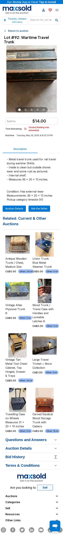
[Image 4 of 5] (38, 110)
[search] (56, 20)
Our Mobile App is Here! (31, 2)
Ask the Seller (39, 208)
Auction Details (14, 208)
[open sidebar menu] (57, 10)
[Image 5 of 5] (44, 110)
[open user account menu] (43, 10)
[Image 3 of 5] (32, 110)
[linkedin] (32, 530)
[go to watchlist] (50, 10)
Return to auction (18, 30)
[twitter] (22, 530)
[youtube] (41, 530)
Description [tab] (20, 149)
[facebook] (13, 530)
